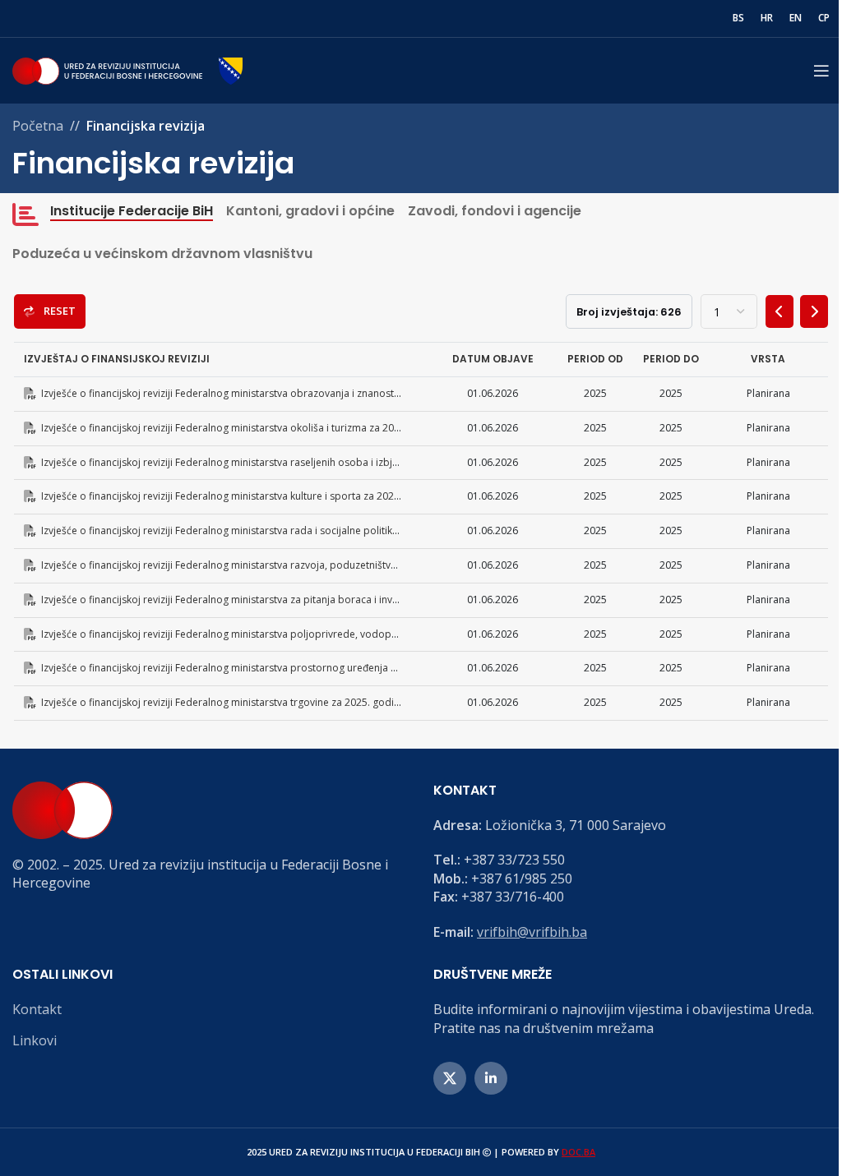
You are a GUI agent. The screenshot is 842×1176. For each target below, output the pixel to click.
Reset (57, 310)
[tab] (118, 214)
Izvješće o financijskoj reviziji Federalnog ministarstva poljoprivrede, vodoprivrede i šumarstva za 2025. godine (296, 634)
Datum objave (493, 359)
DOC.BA (578, 1152)
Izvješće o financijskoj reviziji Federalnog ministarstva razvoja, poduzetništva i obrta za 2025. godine (271, 565)
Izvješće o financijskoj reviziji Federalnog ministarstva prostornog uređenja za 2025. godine (250, 668)
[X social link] (449, 1078)
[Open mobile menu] (821, 70)
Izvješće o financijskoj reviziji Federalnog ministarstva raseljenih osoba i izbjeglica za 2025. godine (266, 462)
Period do (671, 359)
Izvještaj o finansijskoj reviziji (117, 359)
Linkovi (34, 1040)
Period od (595, 359)
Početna (37, 126)
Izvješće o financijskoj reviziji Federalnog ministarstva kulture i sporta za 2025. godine (236, 496)
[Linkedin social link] (490, 1078)
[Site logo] (127, 69)
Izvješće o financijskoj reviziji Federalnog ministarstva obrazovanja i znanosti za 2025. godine (254, 393)
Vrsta (768, 359)
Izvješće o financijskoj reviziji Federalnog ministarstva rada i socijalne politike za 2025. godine (255, 530)
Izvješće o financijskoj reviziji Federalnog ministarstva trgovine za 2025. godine (220, 702)
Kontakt (37, 1009)
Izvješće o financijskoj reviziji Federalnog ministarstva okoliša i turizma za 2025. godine (239, 428)
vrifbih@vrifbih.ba (532, 932)
